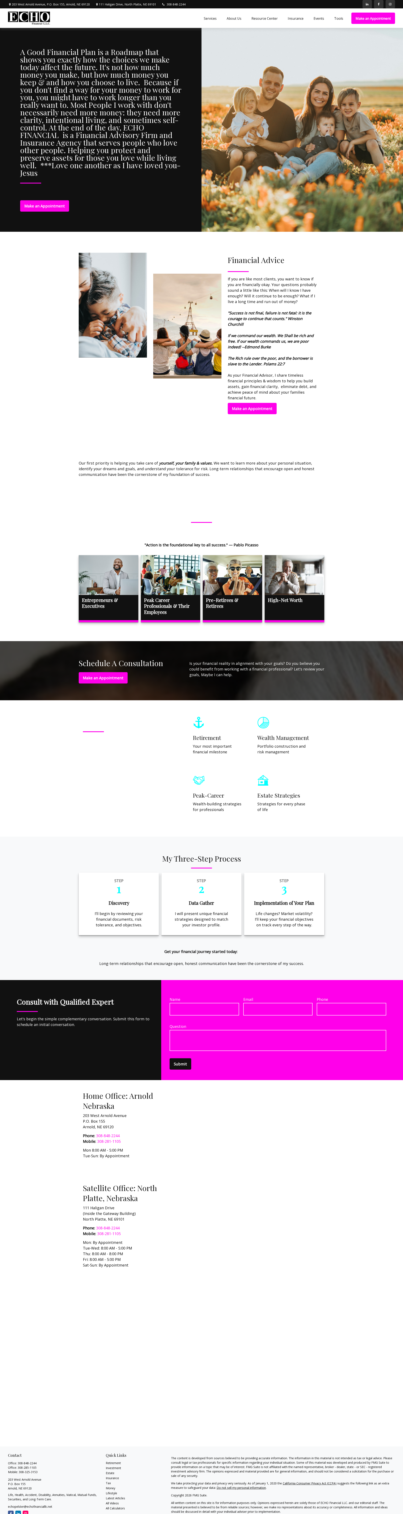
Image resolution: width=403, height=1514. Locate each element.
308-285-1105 (27, 1468)
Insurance (112, 1478)
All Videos (112, 1503)
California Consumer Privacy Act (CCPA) (309, 1483)
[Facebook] (378, 4)
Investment (113, 1468)
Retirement (113, 1463)
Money (110, 1488)
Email (248, 999)
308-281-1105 (109, 1141)
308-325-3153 (28, 1472)
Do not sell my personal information (241, 1488)
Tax (108, 1483)
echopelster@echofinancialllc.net (30, 1507)
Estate (110, 1473)
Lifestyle (111, 1493)
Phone (322, 999)
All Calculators (115, 1508)
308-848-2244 (176, 4)
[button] (210, 18)
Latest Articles (115, 1498)
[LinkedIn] (367, 4)
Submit (180, 1063)
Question (178, 1026)
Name (175, 999)
